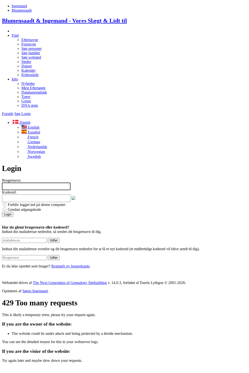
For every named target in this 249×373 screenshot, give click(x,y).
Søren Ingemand (35, 291)
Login (26, 114)
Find (15, 35)
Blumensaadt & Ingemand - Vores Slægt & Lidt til (64, 21)
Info (15, 79)
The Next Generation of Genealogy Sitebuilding (70, 283)
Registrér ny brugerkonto (70, 266)
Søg (17, 114)
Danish (24, 122)
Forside (7, 114)
